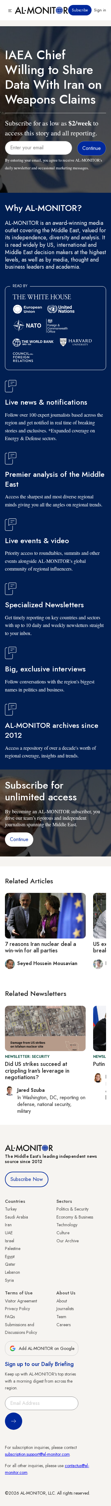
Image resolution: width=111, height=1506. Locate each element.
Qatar (10, 1264)
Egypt (9, 1256)
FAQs (10, 1317)
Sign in (100, 10)
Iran (8, 1225)
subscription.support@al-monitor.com (37, 1454)
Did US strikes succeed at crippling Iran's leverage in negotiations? (37, 1070)
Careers (63, 1325)
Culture (62, 1233)
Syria (9, 1280)
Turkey (11, 1209)
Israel (9, 1241)
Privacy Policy (17, 1309)
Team (61, 1317)
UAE (9, 1233)
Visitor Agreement (21, 1301)
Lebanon (12, 1272)
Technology (66, 1225)
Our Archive (67, 1241)
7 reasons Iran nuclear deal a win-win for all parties (40, 947)
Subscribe (80, 10)
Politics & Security (72, 1209)
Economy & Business (74, 1217)
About (61, 1301)
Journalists (65, 1309)
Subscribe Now (26, 1179)
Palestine (12, 1248)
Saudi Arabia (16, 1217)
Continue (19, 839)
